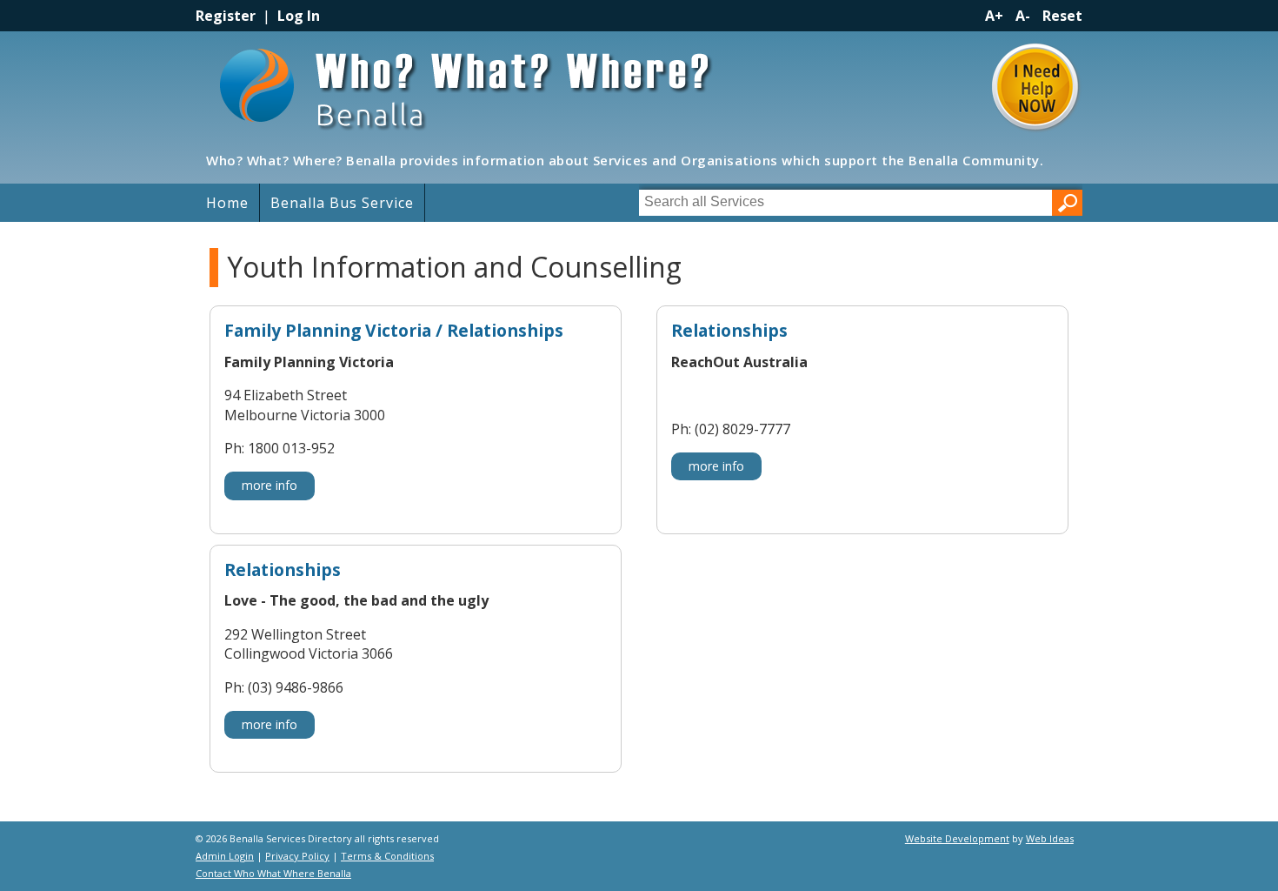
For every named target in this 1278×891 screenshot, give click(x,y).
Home (227, 202)
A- (1022, 15)
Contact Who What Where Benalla (273, 873)
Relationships (729, 331)
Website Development (957, 838)
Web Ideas (1050, 838)
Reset (1062, 15)
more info (269, 485)
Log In (298, 15)
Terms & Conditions (387, 855)
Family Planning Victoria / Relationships (393, 331)
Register (226, 15)
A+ (994, 15)
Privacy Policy (297, 855)
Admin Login (225, 855)
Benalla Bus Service (342, 202)
